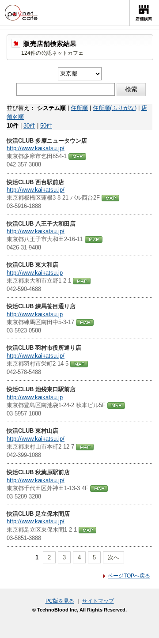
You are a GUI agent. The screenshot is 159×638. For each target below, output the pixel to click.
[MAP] (77, 156)
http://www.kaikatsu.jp (35, 272)
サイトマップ (98, 601)
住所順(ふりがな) (114, 108)
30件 (29, 125)
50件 (46, 125)
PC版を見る (59, 601)
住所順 (79, 108)
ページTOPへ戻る (129, 576)
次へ (113, 557)
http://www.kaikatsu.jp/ (35, 148)
